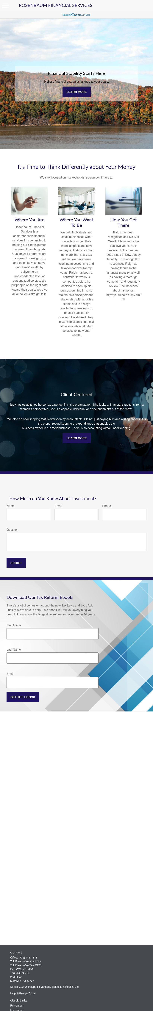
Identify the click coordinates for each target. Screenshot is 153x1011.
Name (11, 506)
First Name (14, 625)
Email (58, 506)
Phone (106, 506)
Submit (16, 563)
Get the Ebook (22, 697)
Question (12, 529)
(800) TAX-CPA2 (32, 965)
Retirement (16, 1005)
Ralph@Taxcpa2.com (23, 993)
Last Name (14, 649)
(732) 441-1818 (28, 957)
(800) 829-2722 (31, 961)
